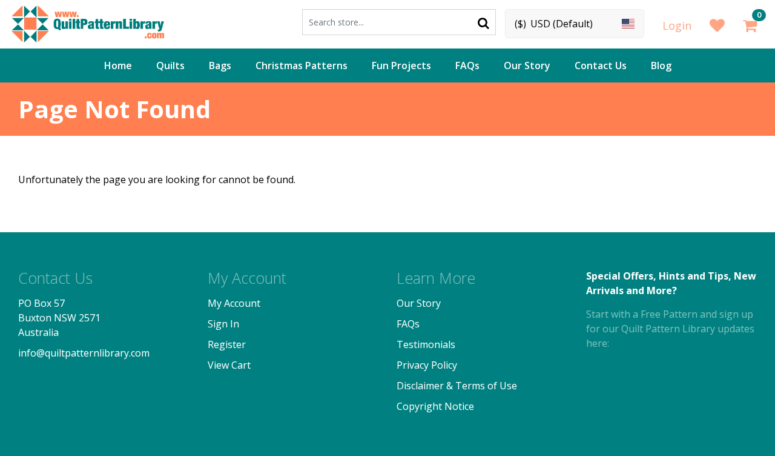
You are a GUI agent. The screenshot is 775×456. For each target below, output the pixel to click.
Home (118, 65)
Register (227, 344)
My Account (234, 303)
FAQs (467, 65)
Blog (661, 65)
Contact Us (601, 65)
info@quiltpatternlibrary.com (84, 353)
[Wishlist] (717, 25)
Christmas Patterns (302, 65)
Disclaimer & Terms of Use (457, 385)
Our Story (527, 65)
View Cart (229, 365)
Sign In (223, 323)
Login (676, 25)
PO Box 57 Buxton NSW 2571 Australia (59, 318)
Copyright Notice (435, 406)
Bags (220, 65)
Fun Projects (401, 65)
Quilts (170, 65)
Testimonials (426, 344)
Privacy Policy (427, 365)
